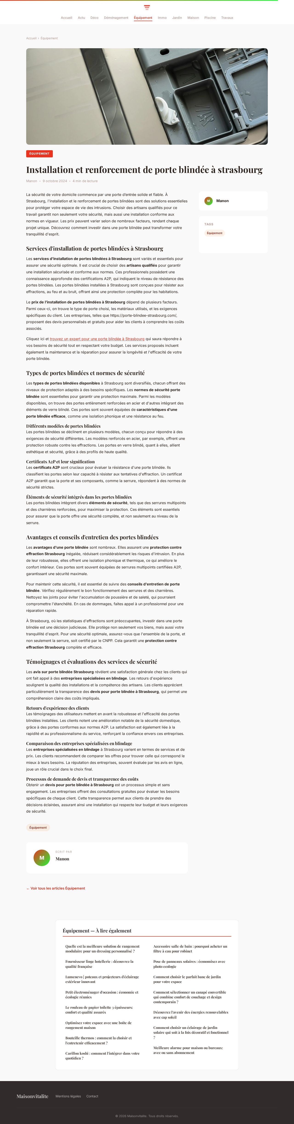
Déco (94, 18)
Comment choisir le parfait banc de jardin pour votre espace (187, 979)
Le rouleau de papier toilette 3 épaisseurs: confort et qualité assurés (99, 1009)
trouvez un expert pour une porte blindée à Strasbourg (97, 338)
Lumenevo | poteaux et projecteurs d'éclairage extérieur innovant (102, 979)
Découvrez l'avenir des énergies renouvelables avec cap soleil (190, 1014)
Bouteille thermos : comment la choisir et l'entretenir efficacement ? (98, 1040)
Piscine (210, 18)
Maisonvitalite (32, 1096)
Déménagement (116, 18)
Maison (193, 18)
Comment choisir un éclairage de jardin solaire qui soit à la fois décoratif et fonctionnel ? (191, 1032)
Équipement (143, 18)
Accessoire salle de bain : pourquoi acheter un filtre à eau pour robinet (190, 948)
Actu (81, 18)
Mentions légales (68, 1096)
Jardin (177, 18)
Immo (162, 18)
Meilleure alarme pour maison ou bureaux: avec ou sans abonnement (188, 1050)
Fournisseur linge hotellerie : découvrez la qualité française (99, 964)
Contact (92, 1096)
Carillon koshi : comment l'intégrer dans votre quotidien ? (102, 1055)
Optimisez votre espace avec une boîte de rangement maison (98, 1025)
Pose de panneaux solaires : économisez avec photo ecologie (189, 964)
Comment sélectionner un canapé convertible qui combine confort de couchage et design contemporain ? (189, 997)
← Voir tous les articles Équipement (55, 888)
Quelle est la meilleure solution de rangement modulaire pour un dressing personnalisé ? (102, 948)
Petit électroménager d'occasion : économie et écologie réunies (101, 994)
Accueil (66, 18)
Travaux (227, 18)
